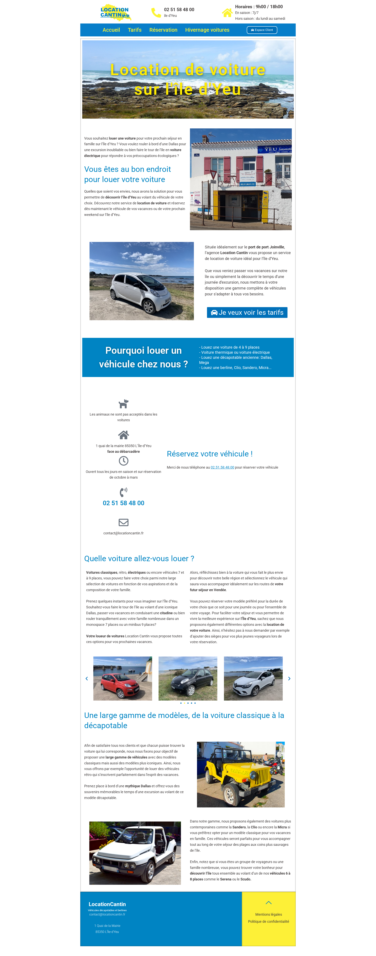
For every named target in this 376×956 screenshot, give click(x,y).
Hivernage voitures (207, 30)
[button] (86, 678)
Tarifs (135, 30)
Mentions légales (268, 914)
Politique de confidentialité (268, 921)
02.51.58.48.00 (222, 467)
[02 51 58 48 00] (156, 13)
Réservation (163, 30)
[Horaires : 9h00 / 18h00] (227, 13)
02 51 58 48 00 (179, 9)
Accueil (111, 30)
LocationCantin (107, 904)
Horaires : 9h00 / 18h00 (259, 6)
